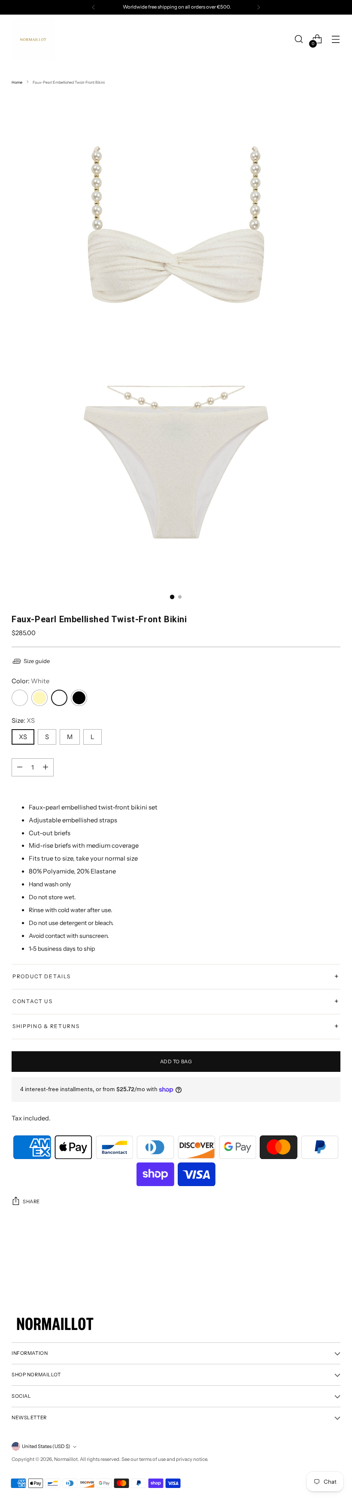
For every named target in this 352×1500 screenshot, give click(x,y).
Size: (23, 720)
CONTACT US (176, 1001)
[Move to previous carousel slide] (313, 1254)
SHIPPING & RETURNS (176, 1026)
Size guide (37, 660)
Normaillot (66, 1459)
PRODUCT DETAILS (176, 976)
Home (17, 82)
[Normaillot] (33, 39)
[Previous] (93, 7)
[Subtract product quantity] (45, 767)
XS (23, 737)
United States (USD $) (46, 1446)
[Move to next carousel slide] (333, 1253)
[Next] (258, 7)
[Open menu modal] (336, 39)
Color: (30, 681)
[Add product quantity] (19, 767)
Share (31, 1202)
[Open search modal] (299, 39)
